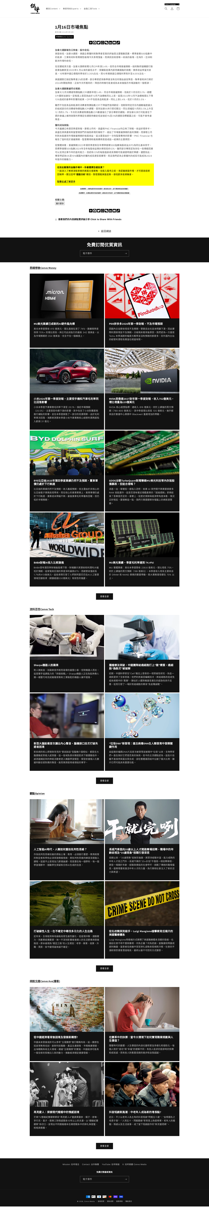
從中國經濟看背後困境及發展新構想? (56, 1037)
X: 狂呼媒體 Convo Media (134, 1164)
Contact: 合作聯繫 (90, 1164)
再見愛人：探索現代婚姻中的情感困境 (56, 1112)
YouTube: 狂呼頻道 (111, 1164)
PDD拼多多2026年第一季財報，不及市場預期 (136, 323)
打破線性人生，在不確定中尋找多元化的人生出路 (63, 931)
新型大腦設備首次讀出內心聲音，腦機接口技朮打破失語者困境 (66, 745)
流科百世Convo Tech (42, 609)
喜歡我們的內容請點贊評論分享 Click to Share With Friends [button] (89, 219)
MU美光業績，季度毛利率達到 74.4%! (131, 562)
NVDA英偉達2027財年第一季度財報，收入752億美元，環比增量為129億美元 (141, 400)
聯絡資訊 (129, 1201)
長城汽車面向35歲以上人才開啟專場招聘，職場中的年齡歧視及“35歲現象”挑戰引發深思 (141, 851)
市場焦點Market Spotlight (64, 37)
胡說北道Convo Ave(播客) (45, 981)
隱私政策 (110, 1201)
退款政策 (101, 1201)
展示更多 (60, 204)
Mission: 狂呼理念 (71, 1164)
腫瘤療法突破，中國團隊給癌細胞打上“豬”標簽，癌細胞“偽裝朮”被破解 (141, 666)
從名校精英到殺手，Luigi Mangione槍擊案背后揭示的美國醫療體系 (141, 933)
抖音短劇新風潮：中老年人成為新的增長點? (135, 1112)
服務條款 (119, 1201)
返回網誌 (106, 231)
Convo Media (89, 1201)
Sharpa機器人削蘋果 (46, 665)
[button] (52, 9)
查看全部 (104, 596)
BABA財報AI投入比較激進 (49, 562)
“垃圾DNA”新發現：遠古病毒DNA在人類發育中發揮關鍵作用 (141, 745)
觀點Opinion (37, 793)
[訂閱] (126, 253)
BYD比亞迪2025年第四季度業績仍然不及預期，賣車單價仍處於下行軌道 (66, 482)
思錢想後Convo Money (43, 268)
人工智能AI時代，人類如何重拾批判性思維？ (60, 849)
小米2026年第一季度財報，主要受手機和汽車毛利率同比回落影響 (66, 400)
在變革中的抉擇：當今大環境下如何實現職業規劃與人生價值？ (141, 1038)
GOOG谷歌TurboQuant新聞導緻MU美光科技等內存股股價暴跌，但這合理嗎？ (142, 482)
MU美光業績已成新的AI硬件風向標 (54, 323)
